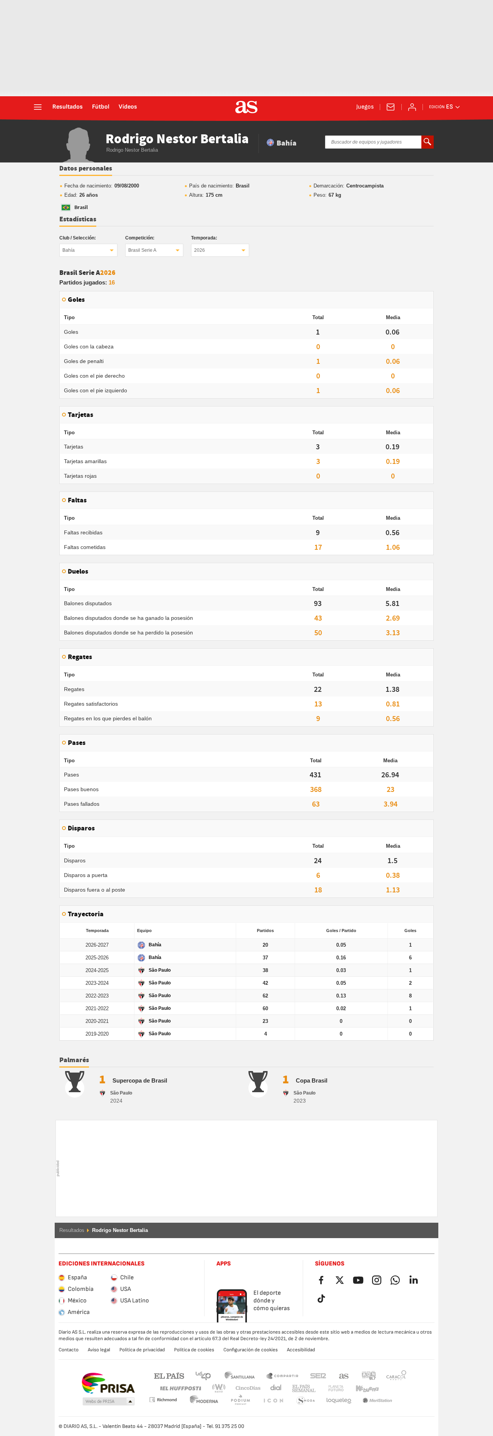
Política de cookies (194, 1350)
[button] (108, 1402)
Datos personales (85, 168)
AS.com (343, 1375)
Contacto (69, 1350)
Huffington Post (180, 1388)
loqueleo (306, 1401)
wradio (221, 1388)
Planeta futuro (329, 1388)
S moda (273, 1401)
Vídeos (128, 107)
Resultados (67, 107)
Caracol (396, 1375)
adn (368, 1375)
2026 (199, 250)
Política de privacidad (142, 1350)
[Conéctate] (412, 107)
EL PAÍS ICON (240, 1401)
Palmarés (74, 1060)
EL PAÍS (169, 1375)
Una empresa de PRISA (108, 1383)
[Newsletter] (390, 107)
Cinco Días (245, 1388)
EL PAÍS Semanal (302, 1388)
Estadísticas (77, 219)
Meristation (339, 1401)
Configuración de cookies (250, 1350)
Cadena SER (318, 1375)
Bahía (68, 250)
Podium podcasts (204, 1401)
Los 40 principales (203, 1375)
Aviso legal (99, 1350)
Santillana (239, 1375)
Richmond (393, 1388)
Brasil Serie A (142, 250)
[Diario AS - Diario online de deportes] (246, 107)
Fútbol (100, 107)
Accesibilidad (301, 1350)
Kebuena (362, 1388)
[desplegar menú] (37, 107)
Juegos (365, 107)
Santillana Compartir (282, 1375)
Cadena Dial (274, 1388)
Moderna (163, 1399)
